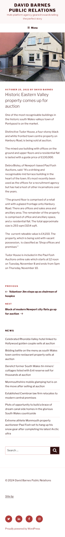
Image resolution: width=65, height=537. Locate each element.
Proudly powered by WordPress (22, 528)
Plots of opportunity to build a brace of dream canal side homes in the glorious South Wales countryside (29, 409)
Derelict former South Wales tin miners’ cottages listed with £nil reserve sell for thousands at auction (29, 370)
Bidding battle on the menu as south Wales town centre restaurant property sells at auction (31, 355)
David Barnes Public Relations (32, 8)
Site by (9, 496)
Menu (34, 27)
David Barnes (43, 89)
